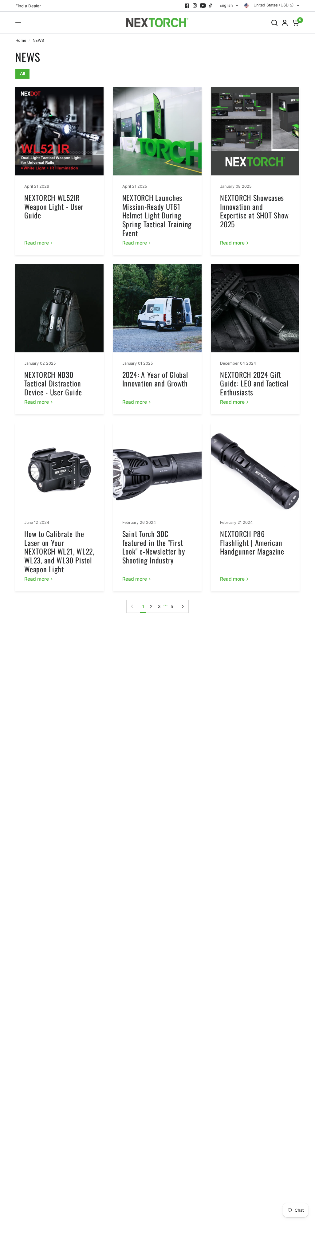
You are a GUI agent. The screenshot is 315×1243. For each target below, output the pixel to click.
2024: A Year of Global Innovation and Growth (155, 379)
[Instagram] (195, 6)
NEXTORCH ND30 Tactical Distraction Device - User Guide (53, 383)
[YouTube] (203, 6)
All (22, 73)
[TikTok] (211, 6)
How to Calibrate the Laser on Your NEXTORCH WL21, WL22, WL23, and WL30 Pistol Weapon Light (59, 551)
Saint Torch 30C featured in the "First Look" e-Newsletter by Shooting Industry (153, 547)
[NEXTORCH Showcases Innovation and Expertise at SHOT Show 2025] (255, 131)
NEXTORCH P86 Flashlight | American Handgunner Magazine (252, 542)
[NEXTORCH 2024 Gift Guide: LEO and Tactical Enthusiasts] (255, 308)
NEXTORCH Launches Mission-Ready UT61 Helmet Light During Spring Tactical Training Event (157, 215)
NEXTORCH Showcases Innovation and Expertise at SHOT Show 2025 (254, 210)
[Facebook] (187, 6)
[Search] (274, 22)
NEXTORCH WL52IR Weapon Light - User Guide (54, 206)
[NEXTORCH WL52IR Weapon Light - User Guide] (59, 131)
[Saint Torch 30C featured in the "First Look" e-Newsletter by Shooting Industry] (157, 467)
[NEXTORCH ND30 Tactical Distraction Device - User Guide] (59, 308)
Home (20, 40)
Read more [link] (36, 243)
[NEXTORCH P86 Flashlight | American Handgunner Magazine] (255, 467)
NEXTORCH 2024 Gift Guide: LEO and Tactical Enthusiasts (254, 383)
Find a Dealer (28, 5)
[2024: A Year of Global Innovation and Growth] (157, 308)
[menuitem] (29, 6)
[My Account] (285, 22)
